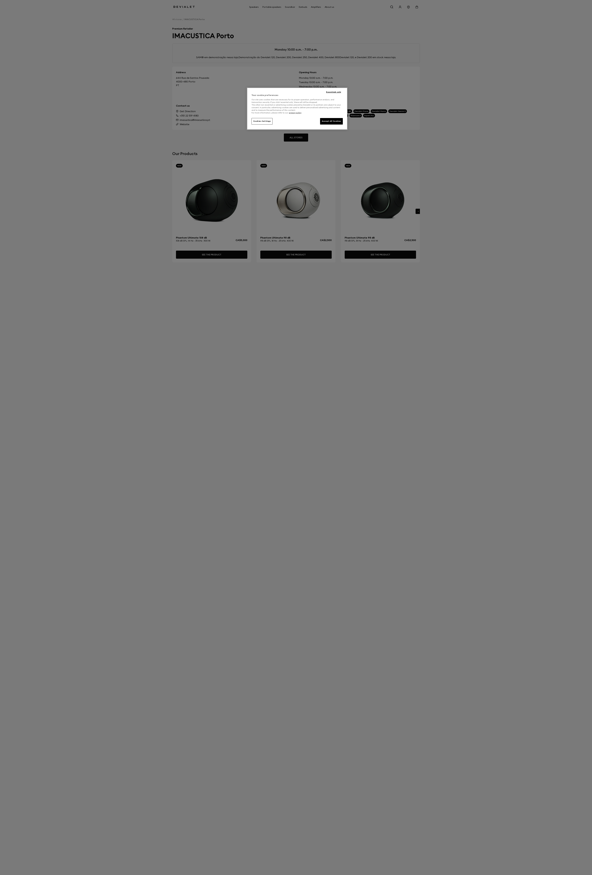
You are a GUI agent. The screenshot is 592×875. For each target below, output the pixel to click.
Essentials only (333, 92)
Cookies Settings (262, 121)
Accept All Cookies (331, 121)
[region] (297, 109)
